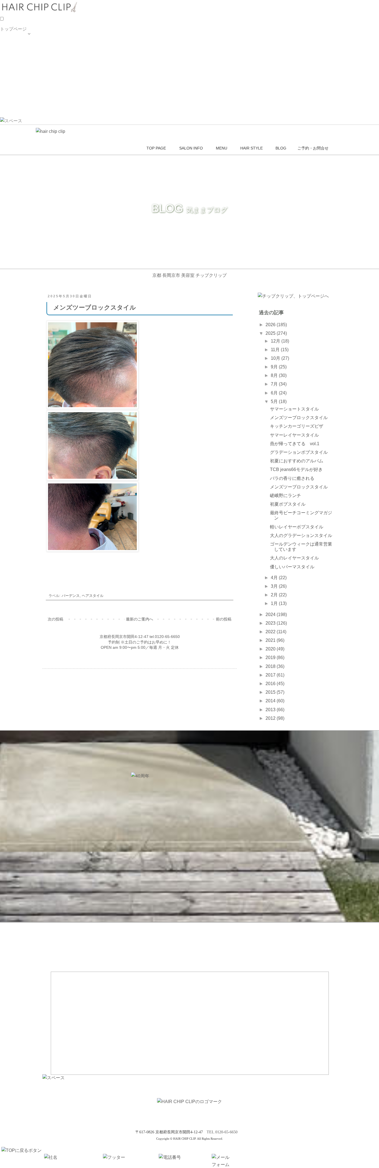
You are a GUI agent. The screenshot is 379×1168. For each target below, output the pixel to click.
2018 (271, 666)
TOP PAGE (11, 43)
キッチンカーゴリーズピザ (296, 426)
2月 (275, 594)
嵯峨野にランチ (285, 495)
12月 (276, 341)
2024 (271, 614)
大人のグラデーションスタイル (301, 535)
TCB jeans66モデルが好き (296, 469)
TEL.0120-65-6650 (222, 1132)
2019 (271, 657)
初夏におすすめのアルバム (296, 460)
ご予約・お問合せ (18, 99)
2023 (271, 623)
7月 (275, 384)
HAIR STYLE (13, 77)
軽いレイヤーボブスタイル (296, 527)
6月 (275, 393)
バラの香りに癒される (292, 478)
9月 (275, 366)
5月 (275, 401)
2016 (271, 683)
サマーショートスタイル (294, 409)
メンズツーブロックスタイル (299, 417)
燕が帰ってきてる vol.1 (294, 443)
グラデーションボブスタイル (299, 452)
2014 (271, 700)
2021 (271, 640)
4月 (275, 577)
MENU (6, 65)
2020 (271, 649)
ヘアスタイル (92, 596)
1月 (275, 603)
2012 (271, 718)
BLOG (6, 88)
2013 (271, 709)
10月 (276, 358)
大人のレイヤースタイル (294, 558)
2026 (271, 324)
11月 (276, 349)
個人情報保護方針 (18, 110)
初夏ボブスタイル (287, 504)
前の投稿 (223, 619)
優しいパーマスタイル (292, 566)
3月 (275, 586)
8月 (275, 375)
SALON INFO (13, 54)
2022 (271, 631)
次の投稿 (55, 619)
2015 (271, 692)
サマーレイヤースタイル (294, 435)
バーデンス (71, 596)
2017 (271, 675)
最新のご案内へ (139, 619)
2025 (271, 333)
